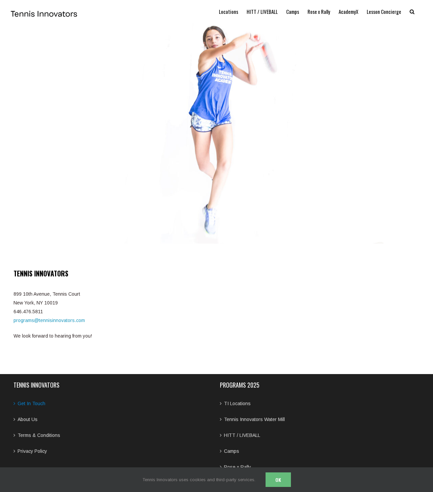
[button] (412, 11)
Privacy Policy (32, 451)
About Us (28, 419)
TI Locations (237, 403)
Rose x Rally (237, 467)
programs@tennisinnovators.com (49, 320)
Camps (231, 451)
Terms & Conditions (39, 435)
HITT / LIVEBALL (242, 435)
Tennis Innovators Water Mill (254, 419)
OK (278, 479)
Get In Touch (31, 403)
